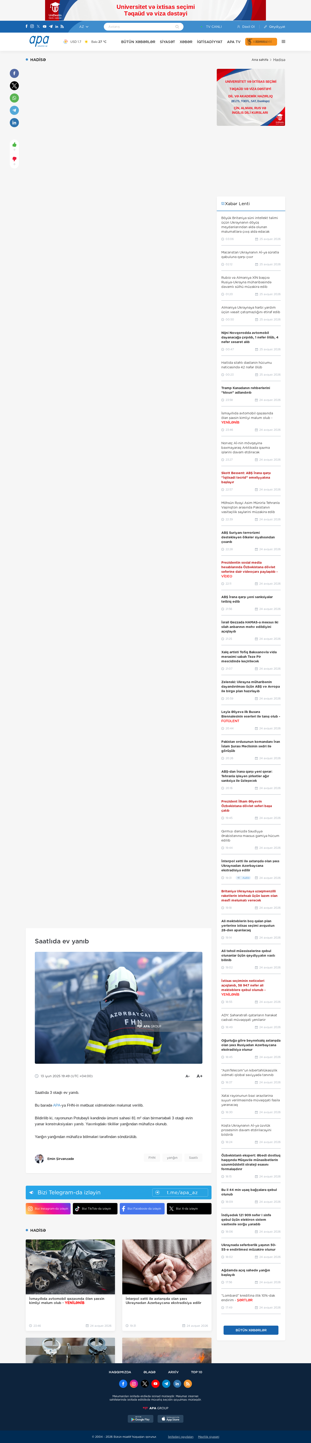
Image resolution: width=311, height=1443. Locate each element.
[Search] (177, 27)
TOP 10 (196, 1372)
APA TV (234, 42)
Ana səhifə (260, 60)
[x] (145, 1384)
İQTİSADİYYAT (209, 42)
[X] (38, 27)
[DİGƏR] (281, 41)
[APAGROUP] (155, 1408)
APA (56, 1105)
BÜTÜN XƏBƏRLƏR (138, 42)
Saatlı (193, 1157)
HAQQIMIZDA (120, 1372)
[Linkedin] (56, 27)
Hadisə (279, 60)
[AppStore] (171, 1419)
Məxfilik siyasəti (208, 1436)
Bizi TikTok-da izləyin (96, 1208)
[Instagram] (32, 26)
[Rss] (62, 27)
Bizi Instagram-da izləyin (51, 1208)
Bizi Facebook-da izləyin (144, 1208)
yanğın (172, 1157)
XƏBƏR (186, 42)
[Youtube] (44, 27)
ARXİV (173, 1372)
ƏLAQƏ (149, 1372)
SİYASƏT (167, 42)
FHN (152, 1157)
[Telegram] (51, 27)
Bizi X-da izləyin (187, 1208)
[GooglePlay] (141, 1419)
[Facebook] (27, 26)
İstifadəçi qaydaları (181, 1436)
